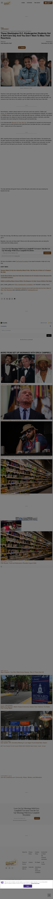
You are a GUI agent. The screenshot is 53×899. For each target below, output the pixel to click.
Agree (27, 886)
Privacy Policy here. (35, 883)
